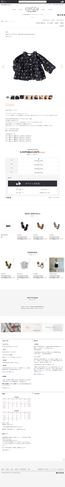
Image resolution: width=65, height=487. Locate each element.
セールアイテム (46, 20)
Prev (4, 66)
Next (61, 66)
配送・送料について (20, 192)
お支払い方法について (45, 189)
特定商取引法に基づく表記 (45, 192)
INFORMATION (23, 469)
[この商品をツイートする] (6, 198)
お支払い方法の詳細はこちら (8, 371)
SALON (20, 9)
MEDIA (43, 9)
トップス (52, 20)
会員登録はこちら (6, 387)
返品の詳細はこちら (6, 449)
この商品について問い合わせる (54, 197)
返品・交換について (20, 189)
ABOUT (14, 9)
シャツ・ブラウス (60, 20)
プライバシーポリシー (53, 469)
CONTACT (50, 9)
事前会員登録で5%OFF (6, 4)
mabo (6, 21)
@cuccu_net (32, 299)
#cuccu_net (25, 308)
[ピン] (10, 198)
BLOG (12, 469)
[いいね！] (8, 198)
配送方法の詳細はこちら (39, 374)
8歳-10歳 (61, 25)
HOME (2, 21)
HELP (29, 469)
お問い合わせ (61, 469)
